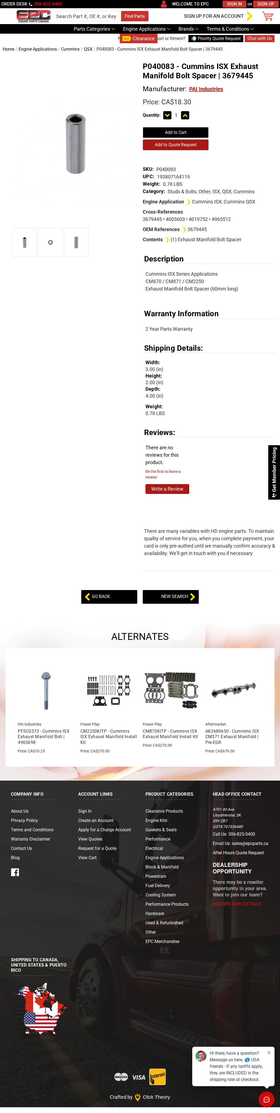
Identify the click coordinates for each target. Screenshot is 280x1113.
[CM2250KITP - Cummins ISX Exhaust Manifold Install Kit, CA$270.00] (108, 690)
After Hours (238, 852)
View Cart (87, 857)
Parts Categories (92, 29)
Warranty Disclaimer (30, 839)
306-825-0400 (48, 4)
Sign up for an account (214, 16)
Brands (186, 29)
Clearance (144, 38)
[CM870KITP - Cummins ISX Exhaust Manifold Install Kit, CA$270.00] (171, 690)
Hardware (154, 913)
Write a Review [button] (167, 489)
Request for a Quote (97, 848)
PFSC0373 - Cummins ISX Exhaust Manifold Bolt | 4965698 (43, 737)
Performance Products (167, 904)
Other (150, 932)
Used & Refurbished (164, 922)
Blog (111, 38)
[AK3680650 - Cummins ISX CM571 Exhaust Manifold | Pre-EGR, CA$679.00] (233, 690)
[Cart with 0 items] (269, 16)
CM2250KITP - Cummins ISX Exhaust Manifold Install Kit (108, 737)
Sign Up (266, 4)
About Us (19, 811)
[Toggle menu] (7, 16)
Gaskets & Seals (161, 829)
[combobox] (86, 16)
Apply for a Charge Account (104, 829)
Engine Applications (144, 29)
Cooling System (160, 895)
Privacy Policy (24, 820)
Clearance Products (164, 811)
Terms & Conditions (228, 29)
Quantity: (152, 115)
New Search (175, 596)
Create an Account (95, 820)
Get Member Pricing (274, 470)
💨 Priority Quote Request (216, 38)
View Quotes (90, 839)
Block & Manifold (162, 867)
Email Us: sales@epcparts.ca (240, 843)
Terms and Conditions (32, 829)
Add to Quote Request (176, 144)
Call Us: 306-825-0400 (234, 834)
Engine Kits (156, 820)
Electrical (154, 848)
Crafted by (140, 1097)
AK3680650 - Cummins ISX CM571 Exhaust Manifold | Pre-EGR (232, 737)
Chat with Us (259, 38)
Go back (100, 596)
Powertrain (155, 876)
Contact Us (86, 38)
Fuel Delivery (157, 885)
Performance (157, 839)
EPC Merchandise (162, 941)
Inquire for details (237, 904)
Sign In (234, 4)
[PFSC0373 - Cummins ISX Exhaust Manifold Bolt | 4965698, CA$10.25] (46, 690)
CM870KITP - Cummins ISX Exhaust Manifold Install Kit (170, 734)
